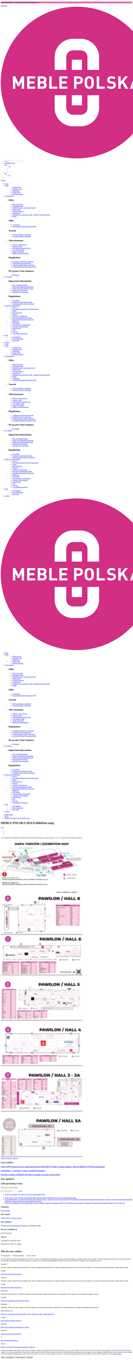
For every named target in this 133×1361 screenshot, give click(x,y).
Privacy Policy (117, 1354)
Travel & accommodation (12, 305)
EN (6, 165)
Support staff (16, 213)
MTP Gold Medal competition (21, 234)
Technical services (18, 211)
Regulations (99, 1199)
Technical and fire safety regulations (23, 265)
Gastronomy (16, 225)
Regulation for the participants (21, 263)
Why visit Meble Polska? (20, 285)
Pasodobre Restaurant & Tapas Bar (23, 319)
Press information (17, 339)
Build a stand (16, 209)
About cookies (31, 1255)
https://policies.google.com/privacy (11, 1274)
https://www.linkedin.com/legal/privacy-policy (15, 1301)
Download (15, 340)
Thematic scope (17, 189)
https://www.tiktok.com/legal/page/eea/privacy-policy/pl (18, 1347)
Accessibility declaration (19, 333)
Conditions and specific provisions (23, 261)
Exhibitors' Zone (10, 163)
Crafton (19, 1244)
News (6, 184)
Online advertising (18, 251)
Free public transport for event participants (25, 309)
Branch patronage (17, 194)
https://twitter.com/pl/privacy (9, 1340)
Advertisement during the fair (21, 248)
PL (9, 167)
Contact (7, 342)
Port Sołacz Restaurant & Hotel (22, 318)
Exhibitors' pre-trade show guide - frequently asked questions (31, 215)
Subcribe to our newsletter (20, 292)
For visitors (15, 300)
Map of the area (17, 312)
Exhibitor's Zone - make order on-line (24, 208)
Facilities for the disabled (20, 326)
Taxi (13, 330)
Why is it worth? (17, 204)
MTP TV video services (19, 244)
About (7, 185)
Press (6, 335)
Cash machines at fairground (21, 325)
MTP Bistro (16, 323)
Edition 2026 (16, 192)
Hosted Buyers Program (19, 290)
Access (14, 307)
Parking (14, 314)
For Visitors (8, 277)
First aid (14, 332)
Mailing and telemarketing (20, 253)
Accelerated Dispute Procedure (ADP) (24, 226)
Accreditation (16, 337)
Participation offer (17, 206)
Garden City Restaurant (19, 316)
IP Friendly (15, 275)
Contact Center (17, 246)
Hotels (14, 216)
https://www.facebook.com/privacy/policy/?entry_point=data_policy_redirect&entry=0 (27, 1314)
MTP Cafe (15, 321)
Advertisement (91, 1199)
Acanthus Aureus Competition (21, 236)
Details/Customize (18, 1255)
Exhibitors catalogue (11, 1201)
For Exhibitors (9, 196)
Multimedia (15, 191)
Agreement (6, 1255)
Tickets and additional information (22, 287)
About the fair (16, 187)
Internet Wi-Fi (16, 328)
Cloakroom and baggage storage (22, 302)
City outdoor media (18, 250)
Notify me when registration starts (22, 288)
